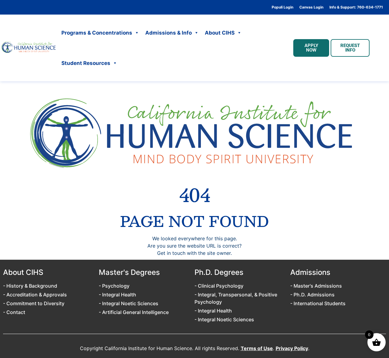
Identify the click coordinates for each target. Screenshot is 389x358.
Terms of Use (257, 348)
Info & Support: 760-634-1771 (356, 7)
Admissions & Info (168, 33)
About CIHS (220, 33)
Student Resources (85, 63)
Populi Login (282, 7)
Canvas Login (311, 7)
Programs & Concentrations (96, 33)
